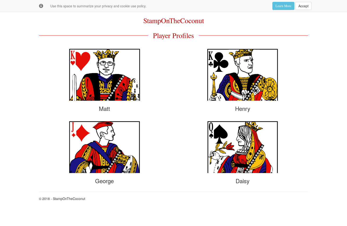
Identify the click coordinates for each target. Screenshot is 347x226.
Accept (303, 6)
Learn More (283, 6)
